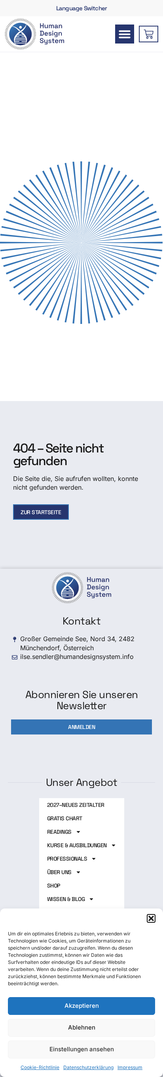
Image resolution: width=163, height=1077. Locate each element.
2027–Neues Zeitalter (75, 804)
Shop (53, 885)
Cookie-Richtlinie (40, 1067)
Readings (59, 831)
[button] (151, 918)
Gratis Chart (64, 818)
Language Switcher (81, 8)
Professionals (67, 858)
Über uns (59, 872)
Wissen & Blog (66, 899)
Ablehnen (81, 1027)
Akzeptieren (81, 1005)
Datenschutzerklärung (88, 1067)
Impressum (130, 1067)
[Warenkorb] (148, 34)
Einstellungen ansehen (81, 1049)
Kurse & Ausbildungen (77, 845)
